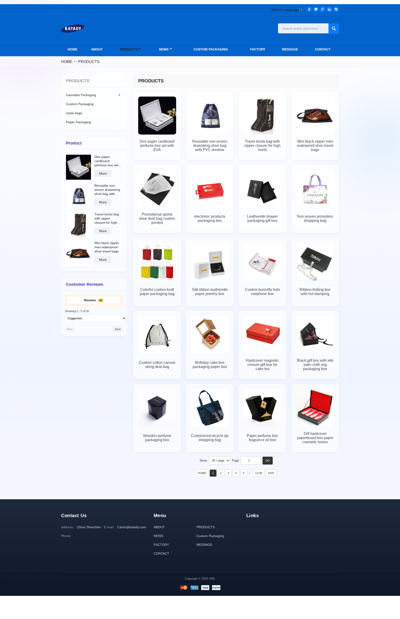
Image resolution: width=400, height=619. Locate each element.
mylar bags (74, 113)
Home (72, 49)
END (271, 473)
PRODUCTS (129, 49)
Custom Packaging (211, 49)
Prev (70, 329)
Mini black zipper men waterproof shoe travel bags (106, 247)
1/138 (258, 473)
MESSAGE (290, 49)
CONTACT (323, 49)
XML (212, 578)
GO (268, 460)
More (103, 173)
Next (118, 329)
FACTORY (257, 49)
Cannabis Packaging (81, 95)
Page (235, 460)
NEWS (164, 49)
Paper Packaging (78, 122)
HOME (66, 62)
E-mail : (109, 527)
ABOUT (97, 49)
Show (203, 460)
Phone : (66, 536)
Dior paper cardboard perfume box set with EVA (106, 161)
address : (68, 527)
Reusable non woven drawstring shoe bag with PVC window (107, 190)
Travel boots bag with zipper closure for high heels (106, 218)
